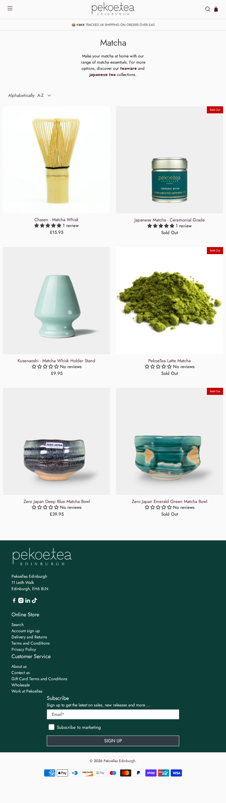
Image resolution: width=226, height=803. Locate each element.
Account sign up (25, 631)
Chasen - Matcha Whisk (56, 219)
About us (19, 666)
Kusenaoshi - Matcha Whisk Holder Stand (56, 360)
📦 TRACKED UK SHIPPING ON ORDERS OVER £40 (113, 24)
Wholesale (20, 685)
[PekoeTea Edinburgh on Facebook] (14, 602)
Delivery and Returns (29, 637)
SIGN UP (113, 740)
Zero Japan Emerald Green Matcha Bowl (169, 501)
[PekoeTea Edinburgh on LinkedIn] (27, 602)
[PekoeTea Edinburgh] (113, 9)
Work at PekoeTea (26, 691)
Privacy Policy (23, 649)
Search (17, 625)
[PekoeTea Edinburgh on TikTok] (34, 602)
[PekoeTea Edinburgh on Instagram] (21, 602)
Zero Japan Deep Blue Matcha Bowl (57, 501)
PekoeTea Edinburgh (119, 761)
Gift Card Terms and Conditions (39, 679)
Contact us (20, 672)
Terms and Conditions (30, 643)
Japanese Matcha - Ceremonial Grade (169, 220)
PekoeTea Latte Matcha (169, 360)
